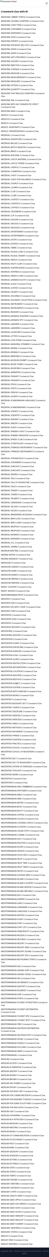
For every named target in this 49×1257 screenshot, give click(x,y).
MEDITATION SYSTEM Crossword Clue (18, 687)
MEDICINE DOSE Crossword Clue (15, 37)
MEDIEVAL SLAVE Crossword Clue (16, 427)
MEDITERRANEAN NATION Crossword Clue (20, 915)
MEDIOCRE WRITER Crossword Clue (17, 579)
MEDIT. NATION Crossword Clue (15, 591)
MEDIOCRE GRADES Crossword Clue (17, 567)
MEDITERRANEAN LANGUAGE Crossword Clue (21, 911)
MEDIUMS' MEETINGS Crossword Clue (18, 1228)
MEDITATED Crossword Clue (13, 615)
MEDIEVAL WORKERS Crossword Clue (17, 538)
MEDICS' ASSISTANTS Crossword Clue (17, 127)
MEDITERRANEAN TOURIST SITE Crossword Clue (22, 1016)
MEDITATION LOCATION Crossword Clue (19, 671)
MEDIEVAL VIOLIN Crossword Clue (16, 510)
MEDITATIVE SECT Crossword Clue (16, 758)
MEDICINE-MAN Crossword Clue (15, 111)
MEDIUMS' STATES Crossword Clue (16, 1232)
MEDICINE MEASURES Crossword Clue (18, 81)
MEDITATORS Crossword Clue (14, 782)
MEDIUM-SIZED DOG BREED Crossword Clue (21, 1204)
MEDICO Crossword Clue (12, 115)
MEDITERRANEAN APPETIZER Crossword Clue (21, 790)
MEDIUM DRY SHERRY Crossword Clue (18, 1083)
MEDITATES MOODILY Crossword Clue (18, 627)
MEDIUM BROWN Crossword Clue (16, 1079)
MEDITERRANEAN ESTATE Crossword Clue (19, 847)
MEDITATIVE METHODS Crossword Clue (18, 727)
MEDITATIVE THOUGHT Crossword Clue (18, 770)
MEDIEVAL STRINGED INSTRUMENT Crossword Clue (24, 447)
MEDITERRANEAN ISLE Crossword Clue (18, 895)
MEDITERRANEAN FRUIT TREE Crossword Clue (21, 863)
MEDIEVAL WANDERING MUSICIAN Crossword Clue (24, 514)
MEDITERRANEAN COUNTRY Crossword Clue (21, 827)
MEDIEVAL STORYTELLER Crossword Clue (19, 443)
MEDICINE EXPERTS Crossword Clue (17, 41)
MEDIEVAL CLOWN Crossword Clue (16, 187)
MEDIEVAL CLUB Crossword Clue (15, 191)
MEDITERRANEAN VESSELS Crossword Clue (20, 1043)
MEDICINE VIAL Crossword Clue (15, 100)
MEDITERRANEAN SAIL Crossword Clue (18, 966)
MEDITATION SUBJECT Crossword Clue (18, 683)
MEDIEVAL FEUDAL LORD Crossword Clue (19, 251)
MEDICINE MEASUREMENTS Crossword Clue (21, 77)
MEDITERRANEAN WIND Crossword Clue (19, 1051)
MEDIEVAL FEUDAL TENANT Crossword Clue (20, 255)
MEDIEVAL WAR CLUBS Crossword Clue (18, 522)
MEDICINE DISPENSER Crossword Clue (18, 33)
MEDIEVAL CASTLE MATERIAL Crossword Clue (21, 159)
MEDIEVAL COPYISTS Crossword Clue (17, 207)
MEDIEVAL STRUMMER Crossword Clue (18, 462)
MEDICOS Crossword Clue (12, 119)
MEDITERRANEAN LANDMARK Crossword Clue (21, 907)
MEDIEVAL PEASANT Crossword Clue (17, 376)
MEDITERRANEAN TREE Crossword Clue (18, 1024)
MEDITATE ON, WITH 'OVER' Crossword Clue (20, 607)
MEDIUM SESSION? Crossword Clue (17, 1151)
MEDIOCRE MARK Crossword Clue (16, 571)
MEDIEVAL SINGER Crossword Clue (16, 423)
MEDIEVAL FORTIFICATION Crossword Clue (20, 268)
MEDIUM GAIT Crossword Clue (15, 1111)
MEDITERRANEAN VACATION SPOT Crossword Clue (23, 1035)
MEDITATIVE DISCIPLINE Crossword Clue (19, 711)
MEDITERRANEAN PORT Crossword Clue (19, 923)
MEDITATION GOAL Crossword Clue (17, 655)
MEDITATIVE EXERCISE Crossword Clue (18, 715)
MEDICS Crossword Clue (12, 123)
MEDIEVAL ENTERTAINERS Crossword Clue (20, 235)
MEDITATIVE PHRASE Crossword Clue (17, 735)
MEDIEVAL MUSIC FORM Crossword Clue (19, 364)
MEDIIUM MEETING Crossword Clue (17, 550)
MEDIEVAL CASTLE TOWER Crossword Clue (20, 163)
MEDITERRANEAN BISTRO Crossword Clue (20, 802)
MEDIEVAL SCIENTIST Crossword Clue (17, 415)
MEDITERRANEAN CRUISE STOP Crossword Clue (22, 831)
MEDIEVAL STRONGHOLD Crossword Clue (19, 458)
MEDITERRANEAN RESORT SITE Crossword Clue (22, 955)
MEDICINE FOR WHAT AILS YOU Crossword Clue (22, 45)
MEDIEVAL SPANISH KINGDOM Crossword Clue (22, 435)
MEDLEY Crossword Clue (12, 1236)
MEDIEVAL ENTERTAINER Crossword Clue (19, 231)
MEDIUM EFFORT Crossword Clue (16, 1087)
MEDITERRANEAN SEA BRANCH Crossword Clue (22, 982)
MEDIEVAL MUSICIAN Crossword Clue (18, 368)
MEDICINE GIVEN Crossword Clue (16, 49)
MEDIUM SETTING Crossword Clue (16, 1159)
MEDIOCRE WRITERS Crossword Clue (17, 583)
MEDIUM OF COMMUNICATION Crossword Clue (22, 1135)
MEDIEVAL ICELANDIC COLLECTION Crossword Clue (24, 300)
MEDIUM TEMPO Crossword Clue (16, 1175)
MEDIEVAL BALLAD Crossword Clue (16, 143)
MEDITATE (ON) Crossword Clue (15, 603)
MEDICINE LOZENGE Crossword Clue (17, 69)
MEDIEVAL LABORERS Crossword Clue (18, 328)
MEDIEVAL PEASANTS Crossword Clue (18, 380)
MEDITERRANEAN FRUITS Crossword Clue (19, 871)
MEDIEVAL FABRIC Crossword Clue (16, 247)
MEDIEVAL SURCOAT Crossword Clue (17, 466)
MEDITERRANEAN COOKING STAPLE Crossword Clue (24, 822)
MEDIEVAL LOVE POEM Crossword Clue (18, 340)
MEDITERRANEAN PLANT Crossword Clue (19, 919)
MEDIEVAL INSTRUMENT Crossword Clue (19, 304)
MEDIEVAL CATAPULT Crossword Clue (17, 167)
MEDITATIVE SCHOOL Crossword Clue (18, 747)
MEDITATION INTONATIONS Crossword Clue (21, 667)
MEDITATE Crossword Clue (13, 599)
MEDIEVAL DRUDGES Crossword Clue (17, 227)
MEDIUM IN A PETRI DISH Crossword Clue (20, 1119)
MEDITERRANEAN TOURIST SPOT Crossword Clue (23, 1020)
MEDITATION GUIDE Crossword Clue (17, 659)
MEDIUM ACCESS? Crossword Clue (16, 1063)
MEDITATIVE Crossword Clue (14, 699)
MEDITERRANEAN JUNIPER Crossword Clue (20, 899)
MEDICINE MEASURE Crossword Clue (17, 73)
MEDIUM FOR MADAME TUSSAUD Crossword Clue (23, 1099)
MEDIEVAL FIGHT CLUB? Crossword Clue (19, 263)
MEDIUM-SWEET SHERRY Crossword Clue (19, 1224)
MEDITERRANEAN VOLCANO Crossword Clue (21, 1047)
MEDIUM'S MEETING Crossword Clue (17, 1183)
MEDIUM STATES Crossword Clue (16, 1171)
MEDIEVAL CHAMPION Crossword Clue (18, 171)
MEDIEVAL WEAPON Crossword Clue (17, 526)
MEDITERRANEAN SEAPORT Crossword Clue (20, 986)
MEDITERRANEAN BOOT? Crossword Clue (19, 810)
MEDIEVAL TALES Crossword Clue (16, 486)
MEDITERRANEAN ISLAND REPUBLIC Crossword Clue (24, 891)
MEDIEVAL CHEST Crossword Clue (16, 175)
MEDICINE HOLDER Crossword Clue (17, 61)
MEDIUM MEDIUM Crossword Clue (16, 1123)
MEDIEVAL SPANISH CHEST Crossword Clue (20, 431)
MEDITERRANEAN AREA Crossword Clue (19, 794)
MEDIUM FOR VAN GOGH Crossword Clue (19, 1107)
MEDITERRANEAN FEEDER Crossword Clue (20, 851)
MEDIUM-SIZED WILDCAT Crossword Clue (19, 1220)
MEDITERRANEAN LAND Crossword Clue (19, 903)
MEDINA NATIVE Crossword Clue (15, 554)
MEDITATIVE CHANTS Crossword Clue (17, 707)
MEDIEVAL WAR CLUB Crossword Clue (18, 518)
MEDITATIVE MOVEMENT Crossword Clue (19, 731)
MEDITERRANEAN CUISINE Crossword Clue (20, 835)
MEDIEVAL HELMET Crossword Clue (17, 292)
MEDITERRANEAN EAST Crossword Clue (18, 839)
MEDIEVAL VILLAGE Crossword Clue (17, 506)
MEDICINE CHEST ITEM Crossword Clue (18, 25)
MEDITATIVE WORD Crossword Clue (17, 774)
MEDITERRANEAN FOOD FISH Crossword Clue (21, 855)
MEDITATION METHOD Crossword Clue (18, 679)
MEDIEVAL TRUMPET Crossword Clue (17, 498)
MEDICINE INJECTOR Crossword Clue (17, 65)
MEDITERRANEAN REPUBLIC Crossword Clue (21, 939)
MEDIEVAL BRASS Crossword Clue (16, 151)
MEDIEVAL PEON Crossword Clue (16, 384)
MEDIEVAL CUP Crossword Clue (15, 215)
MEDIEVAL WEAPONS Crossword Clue (18, 530)
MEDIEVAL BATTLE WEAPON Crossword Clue (20, 147)
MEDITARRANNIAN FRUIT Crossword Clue (19, 595)
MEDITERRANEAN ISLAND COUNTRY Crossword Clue (24, 883)
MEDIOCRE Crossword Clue (13, 562)
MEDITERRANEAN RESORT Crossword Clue (20, 943)
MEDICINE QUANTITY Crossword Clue (18, 89)
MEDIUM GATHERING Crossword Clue (18, 1115)
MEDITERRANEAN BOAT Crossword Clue (19, 806)
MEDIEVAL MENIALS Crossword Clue (17, 352)
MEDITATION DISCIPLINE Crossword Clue (19, 647)
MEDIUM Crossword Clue (12, 1059)
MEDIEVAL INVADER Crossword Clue (17, 312)
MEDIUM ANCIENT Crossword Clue (16, 1071)
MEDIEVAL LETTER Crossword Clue (16, 336)
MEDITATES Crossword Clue (13, 623)
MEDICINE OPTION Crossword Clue (17, 85)
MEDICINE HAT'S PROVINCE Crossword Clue (20, 57)
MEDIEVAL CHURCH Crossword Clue (17, 183)
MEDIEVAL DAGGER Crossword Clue (17, 219)
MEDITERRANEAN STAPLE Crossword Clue (19, 998)
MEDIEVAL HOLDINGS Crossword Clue (18, 296)
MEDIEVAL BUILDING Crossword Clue (17, 155)
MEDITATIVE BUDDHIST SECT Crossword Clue (21, 703)
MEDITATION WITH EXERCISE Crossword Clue (21, 691)
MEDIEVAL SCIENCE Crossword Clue (17, 411)
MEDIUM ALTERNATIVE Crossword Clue (18, 1067)
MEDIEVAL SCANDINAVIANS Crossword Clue (20, 407)
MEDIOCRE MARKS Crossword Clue (16, 575)
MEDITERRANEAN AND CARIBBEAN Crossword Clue (24, 786)
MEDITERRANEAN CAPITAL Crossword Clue (20, 814)
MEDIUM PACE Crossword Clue (15, 1143)
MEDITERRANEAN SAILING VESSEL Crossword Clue (23, 974)
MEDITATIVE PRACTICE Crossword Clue (18, 743)
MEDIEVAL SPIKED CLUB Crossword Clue (19, 439)
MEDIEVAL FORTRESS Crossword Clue (17, 272)
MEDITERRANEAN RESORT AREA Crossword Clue (22, 947)
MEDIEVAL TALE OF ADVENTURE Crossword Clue (22, 482)
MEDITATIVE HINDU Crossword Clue (17, 723)
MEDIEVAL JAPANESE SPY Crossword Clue (19, 320)
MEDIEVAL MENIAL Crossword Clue (16, 348)
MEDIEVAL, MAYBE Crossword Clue (16, 546)
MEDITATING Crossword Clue (14, 631)
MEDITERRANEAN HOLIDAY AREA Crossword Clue (23, 875)
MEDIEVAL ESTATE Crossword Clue (16, 239)
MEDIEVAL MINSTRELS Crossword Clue (18, 356)
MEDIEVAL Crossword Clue (13, 135)
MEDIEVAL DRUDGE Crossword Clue (17, 223)
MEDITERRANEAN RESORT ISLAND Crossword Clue (23, 951)
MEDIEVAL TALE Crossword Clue (15, 478)
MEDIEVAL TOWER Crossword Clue (16, 494)
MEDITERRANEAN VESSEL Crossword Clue (19, 1039)
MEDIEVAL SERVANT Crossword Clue (17, 419)
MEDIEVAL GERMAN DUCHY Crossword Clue (20, 280)
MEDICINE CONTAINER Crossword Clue (18, 29)
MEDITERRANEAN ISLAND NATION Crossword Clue (23, 887)
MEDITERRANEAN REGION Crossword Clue (20, 935)
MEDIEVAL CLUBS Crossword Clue (16, 195)
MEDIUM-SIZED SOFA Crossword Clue (18, 1208)
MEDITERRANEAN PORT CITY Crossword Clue (21, 927)
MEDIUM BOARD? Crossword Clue (16, 1075)
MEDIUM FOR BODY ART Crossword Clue (19, 1091)
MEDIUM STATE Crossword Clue (15, 1167)
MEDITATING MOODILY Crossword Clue (19, 635)
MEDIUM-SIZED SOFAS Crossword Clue (18, 1212)
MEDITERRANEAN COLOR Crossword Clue (19, 818)
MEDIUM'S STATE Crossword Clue (16, 1191)
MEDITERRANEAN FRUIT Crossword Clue (19, 859)
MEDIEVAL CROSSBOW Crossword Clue (18, 211)
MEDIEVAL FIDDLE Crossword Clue (16, 259)
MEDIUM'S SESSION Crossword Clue (17, 1187)
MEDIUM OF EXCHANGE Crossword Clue (19, 1139)
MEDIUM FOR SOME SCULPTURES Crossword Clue (23, 1103)
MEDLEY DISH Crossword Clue (14, 1240)
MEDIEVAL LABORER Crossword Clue (17, 324)
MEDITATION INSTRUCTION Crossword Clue (20, 663)
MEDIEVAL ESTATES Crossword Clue (17, 243)
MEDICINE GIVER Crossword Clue (16, 53)
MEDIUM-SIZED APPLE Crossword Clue (18, 1199)
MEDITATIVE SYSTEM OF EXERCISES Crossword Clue (24, 766)
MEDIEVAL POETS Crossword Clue (16, 388)
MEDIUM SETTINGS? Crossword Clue (17, 1163)
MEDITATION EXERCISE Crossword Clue (18, 651)
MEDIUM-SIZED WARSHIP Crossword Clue (19, 1216)
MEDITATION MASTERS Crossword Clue (18, 675)
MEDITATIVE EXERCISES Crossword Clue (18, 719)
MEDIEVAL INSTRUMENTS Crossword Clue (20, 308)
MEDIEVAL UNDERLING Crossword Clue (18, 502)
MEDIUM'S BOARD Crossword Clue (16, 1179)
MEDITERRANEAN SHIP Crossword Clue (18, 994)
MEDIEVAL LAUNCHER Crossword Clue (18, 332)
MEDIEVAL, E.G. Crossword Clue (15, 542)
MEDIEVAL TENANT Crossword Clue (17, 490)
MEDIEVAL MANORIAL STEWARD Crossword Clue (22, 344)
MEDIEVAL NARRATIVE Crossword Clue (18, 372)
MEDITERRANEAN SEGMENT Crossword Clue (21, 990)
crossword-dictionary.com (31, 1251)
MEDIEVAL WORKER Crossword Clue (17, 534)
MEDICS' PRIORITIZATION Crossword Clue (20, 131)
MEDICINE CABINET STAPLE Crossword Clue (20, 17)
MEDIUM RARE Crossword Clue (15, 1147)
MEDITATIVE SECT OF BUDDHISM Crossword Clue (23, 762)
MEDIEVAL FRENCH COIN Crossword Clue (19, 276)
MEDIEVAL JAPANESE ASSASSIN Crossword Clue (22, 316)
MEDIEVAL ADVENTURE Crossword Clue (18, 139)
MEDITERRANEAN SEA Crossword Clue (18, 978)
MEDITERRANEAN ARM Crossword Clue (18, 798)
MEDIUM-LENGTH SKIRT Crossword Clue (19, 1195)
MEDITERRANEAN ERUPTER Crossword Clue (20, 843)
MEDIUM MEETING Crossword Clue (17, 1127)
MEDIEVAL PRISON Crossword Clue (16, 392)
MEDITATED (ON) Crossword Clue (16, 619)
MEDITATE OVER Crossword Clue (15, 611)
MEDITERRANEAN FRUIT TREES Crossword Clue (22, 867)
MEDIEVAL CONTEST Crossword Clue (17, 199)
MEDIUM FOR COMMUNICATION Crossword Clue (23, 1095)
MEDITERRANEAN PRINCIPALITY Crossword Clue (22, 931)
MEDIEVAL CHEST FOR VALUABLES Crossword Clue (23, 179)
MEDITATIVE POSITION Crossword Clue (18, 739)
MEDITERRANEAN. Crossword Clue (16, 1055)
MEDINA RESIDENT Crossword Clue (17, 558)
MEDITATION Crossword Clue (14, 639)
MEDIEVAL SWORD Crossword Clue (16, 474)
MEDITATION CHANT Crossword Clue (17, 643)
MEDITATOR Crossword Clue (13, 778)
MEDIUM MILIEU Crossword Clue (16, 1131)
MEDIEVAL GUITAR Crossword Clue (16, 288)
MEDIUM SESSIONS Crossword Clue (17, 1155)
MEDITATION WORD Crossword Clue (17, 695)
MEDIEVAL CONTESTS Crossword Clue (18, 203)
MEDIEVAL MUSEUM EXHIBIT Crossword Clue (21, 360)
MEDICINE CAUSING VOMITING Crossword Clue (22, 21)
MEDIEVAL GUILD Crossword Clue (16, 284)
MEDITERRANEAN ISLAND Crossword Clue (20, 879)
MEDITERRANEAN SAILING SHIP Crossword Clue (22, 970)
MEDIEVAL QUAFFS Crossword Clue (16, 396)
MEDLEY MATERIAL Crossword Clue (16, 1244)
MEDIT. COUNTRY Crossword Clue (16, 587)
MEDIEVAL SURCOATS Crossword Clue (18, 470)
